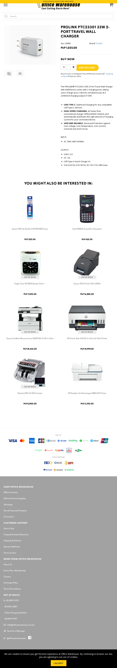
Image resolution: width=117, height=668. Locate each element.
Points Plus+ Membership (15, 571)
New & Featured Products (15, 511)
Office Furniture (11, 492)
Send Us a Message (15, 631)
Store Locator (10, 553)
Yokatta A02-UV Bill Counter (30, 393)
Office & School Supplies (15, 498)
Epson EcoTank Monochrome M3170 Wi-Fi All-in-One (30, 338)
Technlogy (8, 505)
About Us (8, 564)
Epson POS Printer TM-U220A (87, 284)
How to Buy (9, 528)
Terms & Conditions (12, 589)
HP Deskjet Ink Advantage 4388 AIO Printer (87, 393)
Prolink (99, 43)
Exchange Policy (11, 583)
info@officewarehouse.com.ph (20, 625)
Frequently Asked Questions (16, 535)
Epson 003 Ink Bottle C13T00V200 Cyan (30, 229)
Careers (7, 577)
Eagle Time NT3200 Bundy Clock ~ (29, 284)
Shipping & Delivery (12, 541)
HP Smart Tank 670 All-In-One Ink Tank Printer (87, 338)
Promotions (9, 517)
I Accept (58, 663)
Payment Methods (12, 547)
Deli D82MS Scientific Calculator (87, 229)
